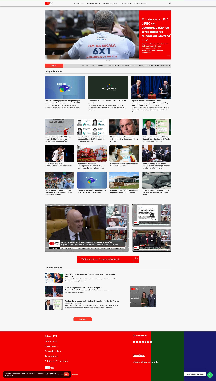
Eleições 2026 (126, 3)
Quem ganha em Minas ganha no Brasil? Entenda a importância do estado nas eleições (59, 192)
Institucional (51, 341)
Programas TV (92, 3)
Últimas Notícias (141, 3)
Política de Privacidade (56, 361)
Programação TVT (110, 3)
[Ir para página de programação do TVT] (108, 263)
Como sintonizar (53, 351)
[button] (170, 3)
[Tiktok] (148, 342)
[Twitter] (143, 342)
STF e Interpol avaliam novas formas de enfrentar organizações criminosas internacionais (156, 166)
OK (66, 374)
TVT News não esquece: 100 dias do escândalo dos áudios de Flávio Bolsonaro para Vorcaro (156, 139)
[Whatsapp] (137, 342)
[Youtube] (134, 342)
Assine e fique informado (145, 362)
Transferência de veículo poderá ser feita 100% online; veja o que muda (156, 192)
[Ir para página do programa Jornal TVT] (143, 307)
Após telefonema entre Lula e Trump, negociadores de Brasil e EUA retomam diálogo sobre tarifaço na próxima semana (150, 103)
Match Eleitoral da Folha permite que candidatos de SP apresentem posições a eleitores (91, 139)
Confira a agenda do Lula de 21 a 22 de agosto (83, 288)
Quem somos (51, 356)
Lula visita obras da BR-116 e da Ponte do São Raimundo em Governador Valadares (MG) (58, 139)
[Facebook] (145, 342)
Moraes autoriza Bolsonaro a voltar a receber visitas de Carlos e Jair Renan (124, 139)
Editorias (77, 3)
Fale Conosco (51, 346)
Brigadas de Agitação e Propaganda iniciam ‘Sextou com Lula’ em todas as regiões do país (91, 166)
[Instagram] (140, 342)
